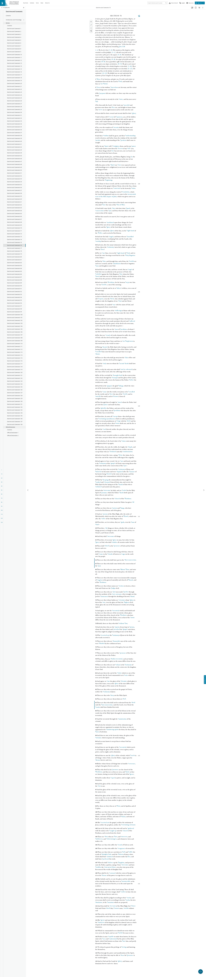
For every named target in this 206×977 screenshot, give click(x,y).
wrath (120, 845)
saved (120, 402)
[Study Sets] (192, 7)
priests (115, 508)
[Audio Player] (200, 971)
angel (130, 270)
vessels (108, 335)
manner (132, 472)
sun (104, 602)
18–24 (119, 55)
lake (126, 358)
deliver (110, 863)
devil (112, 299)
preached (117, 629)
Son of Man (121, 205)
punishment (111, 419)
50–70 (120, 64)
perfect (126, 592)
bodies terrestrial (116, 659)
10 (1, 474)
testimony (111, 247)
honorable (116, 641)
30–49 (103, 62)
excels (133, 755)
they (113, 208)
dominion (99, 902)
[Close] (91, 21)
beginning (108, 180)
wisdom (106, 136)
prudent (123, 140)
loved (97, 276)
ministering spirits (112, 730)
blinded (102, 644)
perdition (124, 329)
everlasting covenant (128, 825)
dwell (107, 546)
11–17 (113, 52)
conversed (117, 188)
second (122, 364)
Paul (118, 806)
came (104, 392)
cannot (116, 908)
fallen (119, 288)
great (102, 920)
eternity (116, 127)
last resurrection (107, 705)
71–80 (129, 66)
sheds (121, 493)
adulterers (99, 839)
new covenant (116, 594)
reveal (112, 117)
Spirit (106, 146)
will (129, 149)
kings (122, 508)
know (127, 772)
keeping (105, 480)
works (129, 898)
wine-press (107, 867)
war (114, 305)
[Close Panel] (23, 7)
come (101, 554)
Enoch (126, 516)
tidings (121, 386)
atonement (104, 596)
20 (1, 478)
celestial (121, 600)
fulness (120, 854)
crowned (112, 873)
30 (1, 482)
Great (99, 87)
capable (111, 937)
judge (113, 588)
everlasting (102, 419)
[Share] (91, 31)
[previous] (28, 490)
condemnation (128, 452)
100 (1, 510)
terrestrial (116, 611)
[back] (2, 7)
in (132, 157)
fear (113, 107)
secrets (120, 149)
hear (104, 205)
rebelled (98, 274)
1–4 (96, 50)
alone (114, 867)
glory (134, 113)
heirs (97, 732)
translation (125, 192)
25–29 (113, 59)
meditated (110, 222)
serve (100, 110)
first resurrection (130, 560)
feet (129, 857)
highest (126, 602)
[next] (203, 490)
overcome (107, 490)
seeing (124, 947)
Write (121, 455)
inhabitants (117, 264)
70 (1, 498)
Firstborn (128, 499)
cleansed (107, 482)
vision (133, 188)
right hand (130, 231)
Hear (98, 79)
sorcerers (124, 837)
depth (130, 447)
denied (105, 347)
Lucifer (104, 285)
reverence (132, 764)
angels (111, 237)
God (120, 82)
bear (111, 394)
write (126, 675)
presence (117, 546)
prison (132, 627)
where (133, 906)
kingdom (121, 863)
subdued (110, 857)
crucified (99, 352)
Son (121, 274)
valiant (118, 665)
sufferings (118, 311)
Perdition (111, 282)
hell (124, 699)
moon (132, 618)
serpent (100, 299)
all (133, 502)
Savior (106, 84)
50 (1, 490)
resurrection (100, 211)
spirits (117, 627)
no (102, 84)
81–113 (130, 69)
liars (115, 837)
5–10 (110, 50)
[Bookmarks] (195, 7)
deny (112, 695)
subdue (114, 542)
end (104, 429)
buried (109, 474)
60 (1, 494)
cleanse (115, 396)
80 (1, 502)
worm (117, 423)
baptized (120, 472)
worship (98, 241)
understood (113, 939)
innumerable (126, 881)
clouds (110, 554)
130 (1, 522)
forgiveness (129, 341)
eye (113, 151)
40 (1, 486)
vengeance (121, 848)
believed (98, 472)
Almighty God (106, 854)
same (121, 99)
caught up (113, 831)
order (103, 519)
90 (1, 506)
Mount (123, 569)
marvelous (114, 87)
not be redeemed (126, 369)
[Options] (202, 7)
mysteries (120, 117)
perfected (106, 859)
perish (98, 140)
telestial (123, 681)
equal (113, 778)
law (126, 623)
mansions (111, 902)
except (115, 416)
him (104, 261)
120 (1, 518)
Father (100, 233)
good (128, 208)
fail (97, 102)
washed (98, 482)
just (110, 211)
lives (102, 249)
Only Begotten (130, 255)
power (134, 146)
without (121, 623)
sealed (124, 490)
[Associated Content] (139, 16)
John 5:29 (122, 47)
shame (98, 354)
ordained (113, 452)
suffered (132, 321)
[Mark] (91, 25)
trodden (98, 867)
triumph (115, 378)
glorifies (104, 408)
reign (119, 421)
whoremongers (112, 839)
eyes (119, 165)
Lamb (98, 707)
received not (105, 635)
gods (122, 522)
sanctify (98, 396)
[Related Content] (199, 7)
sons (97, 266)
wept (127, 282)
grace (132, 774)
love (124, 941)
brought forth (117, 375)
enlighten (116, 146)
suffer (131, 852)
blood (132, 596)
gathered (131, 828)
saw (104, 253)
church (117, 499)
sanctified (130, 237)
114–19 (104, 73)
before (131, 380)
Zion (127, 569)
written (121, 586)
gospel (109, 386)
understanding (130, 136)
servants (113, 906)
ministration (122, 719)
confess (123, 892)
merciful (127, 105)
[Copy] (91, 28)
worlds (131, 261)
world (125, 394)
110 (1, 514)
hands (121, 484)
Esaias (124, 817)
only (104, 364)
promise (104, 493)
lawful (120, 933)
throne (98, 760)
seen (104, 939)
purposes (102, 93)
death (127, 364)
